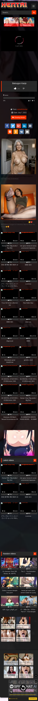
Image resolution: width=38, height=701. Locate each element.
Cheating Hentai (19, 117)
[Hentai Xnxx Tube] (15, 5)
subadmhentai (22, 109)
